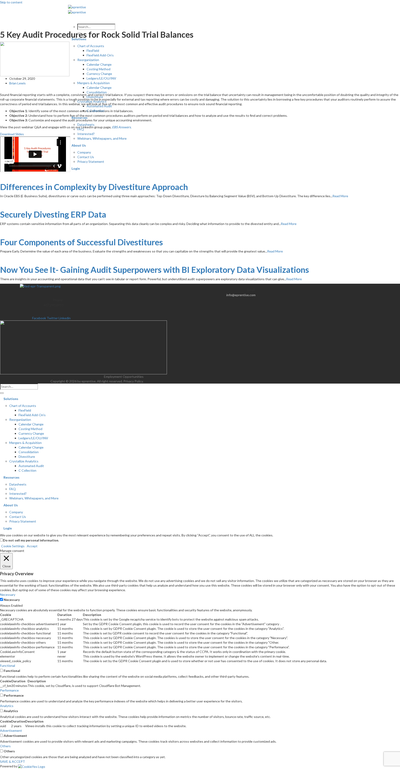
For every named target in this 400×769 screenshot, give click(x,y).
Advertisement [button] (11, 730)
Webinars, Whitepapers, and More (102, 138)
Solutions (79, 39)
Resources (80, 118)
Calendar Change (99, 64)
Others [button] (5, 746)
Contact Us (85, 157)
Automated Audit (99, 106)
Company (84, 152)
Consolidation (97, 92)
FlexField (93, 50)
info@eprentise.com (241, 295)
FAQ (80, 129)
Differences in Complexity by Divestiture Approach (94, 187)
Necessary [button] (7, 595)
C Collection (95, 111)
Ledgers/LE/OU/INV (101, 78)
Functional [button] (7, 665)
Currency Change (99, 74)
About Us (79, 145)
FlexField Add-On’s (100, 55)
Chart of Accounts (90, 46)
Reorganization (88, 60)
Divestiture (95, 97)
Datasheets (85, 124)
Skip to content (11, 2)
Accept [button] (32, 546)
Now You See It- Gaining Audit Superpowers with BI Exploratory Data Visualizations (154, 270)
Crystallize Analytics (91, 101)
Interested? (86, 134)
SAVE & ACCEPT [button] (12, 761)
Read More (340, 196)
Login (76, 168)
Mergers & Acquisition (93, 83)
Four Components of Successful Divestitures (81, 242)
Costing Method (98, 69)
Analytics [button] (6, 706)
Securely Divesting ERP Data (53, 214)
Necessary (12, 600)
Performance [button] (9, 690)
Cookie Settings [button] (13, 546)
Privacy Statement (90, 161)
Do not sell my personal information (30, 540)
